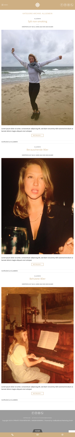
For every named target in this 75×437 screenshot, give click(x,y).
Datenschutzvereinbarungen (42, 418)
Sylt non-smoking (37, 21)
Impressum (27, 418)
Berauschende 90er (37, 149)
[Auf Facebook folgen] (61, 4)
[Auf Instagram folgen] (65, 4)
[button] (4, 5)
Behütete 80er (38, 278)
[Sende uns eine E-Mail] (68, 4)
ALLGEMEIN (37, 18)
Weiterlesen (37, 135)
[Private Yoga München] (37, 5)
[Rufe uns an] (71, 4)
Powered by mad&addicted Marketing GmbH (59, 420)
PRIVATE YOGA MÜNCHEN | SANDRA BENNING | (29, 420)
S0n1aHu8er (49, 26)
